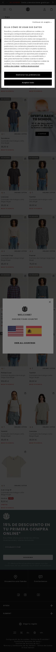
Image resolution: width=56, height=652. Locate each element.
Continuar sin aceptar (41, 22)
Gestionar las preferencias (28, 75)
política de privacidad (30, 66)
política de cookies (11, 66)
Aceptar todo (28, 82)
